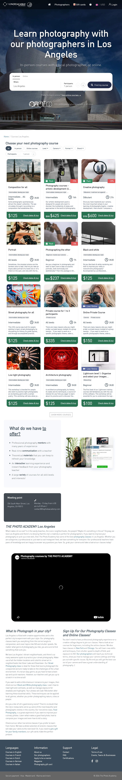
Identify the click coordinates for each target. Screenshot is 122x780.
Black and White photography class (32, 685)
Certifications (68, 758)
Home (6, 136)
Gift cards (81, 4)
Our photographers (85, 654)
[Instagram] (97, 761)
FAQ (64, 755)
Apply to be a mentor (42, 758)
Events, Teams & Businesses (103, 755)
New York (80, 648)
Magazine (38, 761)
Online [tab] (25, 76)
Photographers (62, 4)
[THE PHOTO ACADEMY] (17, 4)
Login (114, 4)
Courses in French (13, 755)
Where (16, 82)
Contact (66, 752)
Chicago (91, 648)
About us (38, 752)
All (9, 148)
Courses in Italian (13, 764)
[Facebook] (92, 761)
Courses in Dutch (13, 758)
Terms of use (96, 752)
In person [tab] (16, 76)
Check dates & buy (31, 215)
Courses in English (13, 752)
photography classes (82, 536)
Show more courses (61, 414)
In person (18, 148)
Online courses (32, 148)
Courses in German (14, 761)
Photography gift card (43, 764)
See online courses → (71, 95)
